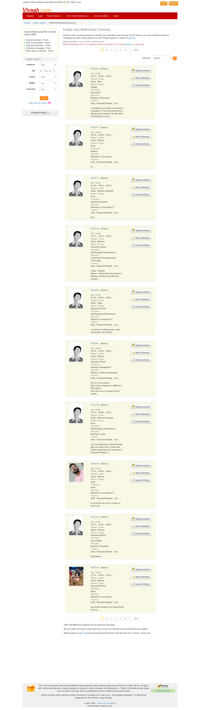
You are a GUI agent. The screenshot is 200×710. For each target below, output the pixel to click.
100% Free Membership (77, 15)
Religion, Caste (97, 78)
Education (95, 95)
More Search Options (38, 102)
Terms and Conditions (106, 703)
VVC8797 (95, 127)
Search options (39, 22)
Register (30, 15)
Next (136, 49)
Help (116, 15)
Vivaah (27, 22)
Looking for (30, 64)
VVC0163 (95, 516)
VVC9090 (95, 68)
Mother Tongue (97, 84)
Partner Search (54, 15)
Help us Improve (163, 690)
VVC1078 (95, 404)
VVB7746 (95, 567)
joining (132, 37)
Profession (95, 89)
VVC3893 (95, 290)
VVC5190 (95, 228)
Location (94, 100)
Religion (32, 83)
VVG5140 (95, 463)
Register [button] (173, 3)
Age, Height (96, 73)
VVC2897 (95, 343)
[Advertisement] (40, 169)
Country (32, 76)
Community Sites (100, 15)
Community (30, 89)
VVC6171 (95, 178)
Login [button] (164, 3)
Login (40, 15)
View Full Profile (142, 85)
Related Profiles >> (40, 112)
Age (33, 70)
